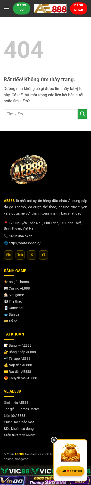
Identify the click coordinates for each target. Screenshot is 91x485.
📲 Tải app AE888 (17, 358)
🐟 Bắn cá (11, 314)
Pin (8, 254)
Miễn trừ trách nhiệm (19, 435)
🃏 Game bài (13, 308)
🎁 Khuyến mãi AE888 (20, 378)
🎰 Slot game (14, 295)
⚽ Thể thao (13, 301)
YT (43, 254)
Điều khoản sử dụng (19, 429)
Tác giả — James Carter (21, 409)
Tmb (20, 254)
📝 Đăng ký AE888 (18, 345)
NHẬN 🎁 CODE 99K (70, 471)
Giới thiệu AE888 (16, 402)
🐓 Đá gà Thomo (16, 282)
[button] (6, 8)
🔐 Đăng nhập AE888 (20, 352)
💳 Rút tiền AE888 (17, 371)
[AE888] (50, 8)
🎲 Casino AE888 (17, 288)
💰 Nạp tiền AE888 (18, 365)
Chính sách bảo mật (19, 422)
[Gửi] (82, 114)
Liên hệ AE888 (14, 416)
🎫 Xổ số (10, 321)
